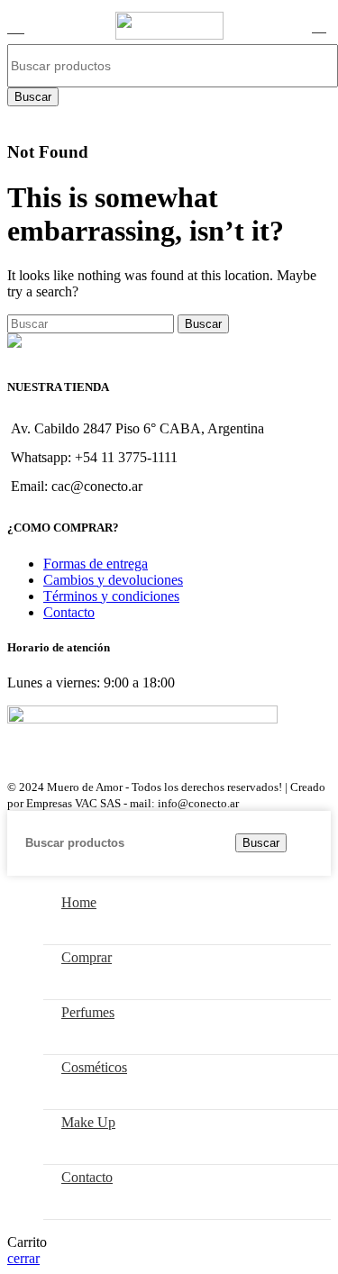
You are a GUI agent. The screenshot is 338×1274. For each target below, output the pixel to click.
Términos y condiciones (111, 596)
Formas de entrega (95, 563)
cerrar (23, 1258)
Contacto (69, 612)
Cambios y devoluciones (113, 579)
